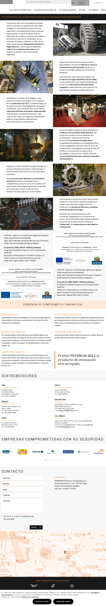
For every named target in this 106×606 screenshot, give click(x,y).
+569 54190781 (62, 394)
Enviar (34, 527)
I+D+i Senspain (93, 10)
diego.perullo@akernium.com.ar (68, 410)
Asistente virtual (53, 591)
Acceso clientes (81, 3)
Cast (6, 2)
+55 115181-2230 (10, 412)
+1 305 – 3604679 (10, 396)
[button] (45, 460)
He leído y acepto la (19, 517)
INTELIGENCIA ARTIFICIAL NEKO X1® (45, 10)
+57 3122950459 (87, 425)
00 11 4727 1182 (68, 408)
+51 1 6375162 (9, 427)
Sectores (82, 10)
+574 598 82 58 (68, 425)
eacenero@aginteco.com (67, 427)
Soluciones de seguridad (67, 10)
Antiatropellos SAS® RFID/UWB (20, 10)
